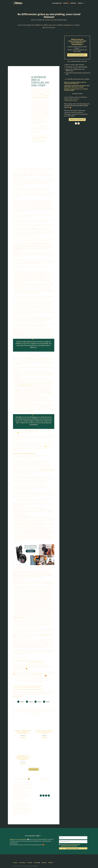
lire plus (22, 737)
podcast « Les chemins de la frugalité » (40, 97)
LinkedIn (50, 862)
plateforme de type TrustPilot (24, 411)
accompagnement (57, 3)
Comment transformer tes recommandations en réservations (22, 732)
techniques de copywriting (25, 385)
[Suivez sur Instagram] (18, 702)
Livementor (42, 94)
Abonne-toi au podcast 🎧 (77, 119)
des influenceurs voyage (47, 470)
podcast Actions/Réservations (71, 100)
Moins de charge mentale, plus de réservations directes (44, 732)
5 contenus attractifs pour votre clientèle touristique (28, 689)
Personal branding (56, 20)
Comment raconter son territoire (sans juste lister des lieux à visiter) (77, 86)
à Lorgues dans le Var (40, 326)
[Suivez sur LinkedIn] (44, 702)
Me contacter (22, 862)
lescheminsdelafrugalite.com (41, 137)
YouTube (35, 139)
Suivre (22, 701)
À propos (15, 862)
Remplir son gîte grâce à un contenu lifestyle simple (76, 89)
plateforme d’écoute (37, 674)
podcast (80, 3)
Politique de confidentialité (33, 866)
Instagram (43, 862)
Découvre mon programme (76, 55)
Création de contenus (43, 20)
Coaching (29, 862)
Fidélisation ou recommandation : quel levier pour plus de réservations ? (22, 757)
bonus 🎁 (65, 3)
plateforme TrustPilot (31, 431)
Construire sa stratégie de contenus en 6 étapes (27, 688)
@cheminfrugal (41, 141)
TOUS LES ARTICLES (34, 769)
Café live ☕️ (37, 862)
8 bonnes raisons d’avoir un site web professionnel (28, 686)
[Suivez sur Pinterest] (27, 702)
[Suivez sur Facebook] (35, 702)
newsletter (73, 3)
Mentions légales (25, 866)
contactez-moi (17, 696)
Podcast (64, 20)
